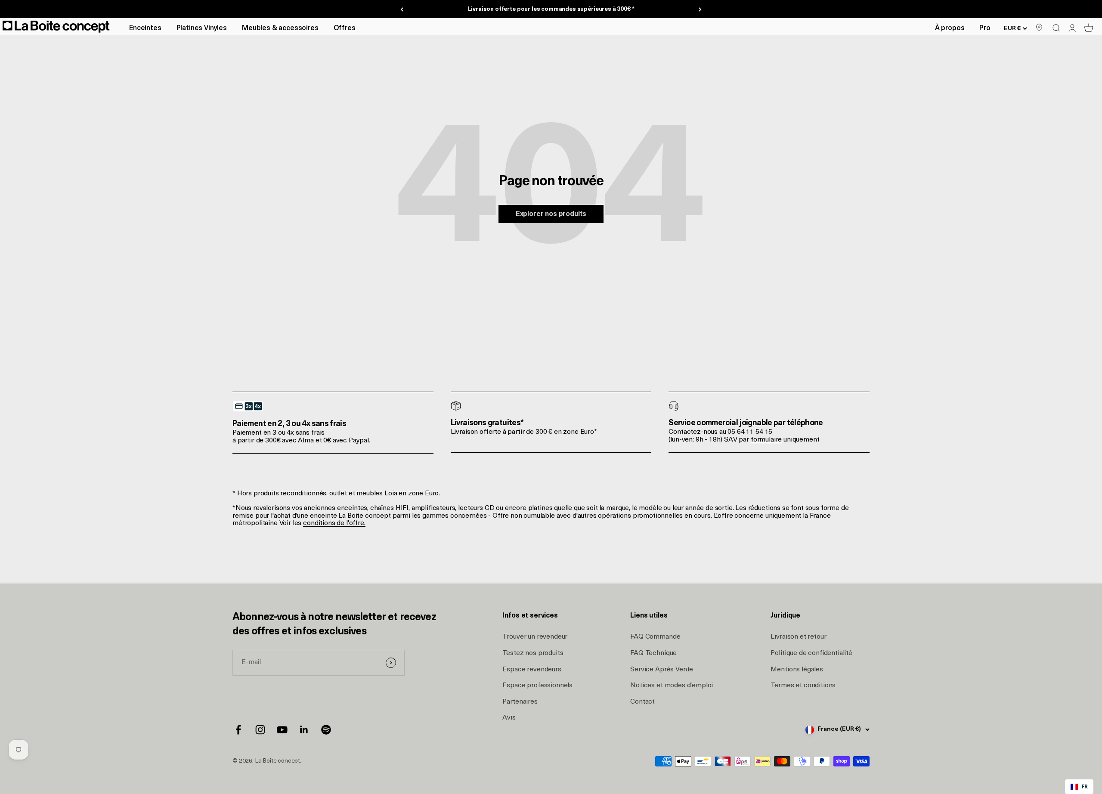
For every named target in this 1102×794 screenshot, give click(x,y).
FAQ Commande (655, 636)
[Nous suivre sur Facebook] (238, 729)
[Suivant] (700, 9)
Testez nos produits (532, 653)
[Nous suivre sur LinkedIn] (304, 729)
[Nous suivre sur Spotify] (326, 729)
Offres (345, 28)
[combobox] (1079, 786)
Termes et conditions (803, 685)
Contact (642, 701)
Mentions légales (797, 669)
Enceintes (145, 28)
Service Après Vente (661, 669)
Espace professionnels (537, 685)
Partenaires (519, 701)
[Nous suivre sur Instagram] (260, 729)
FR (1085, 786)
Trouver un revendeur (534, 636)
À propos (950, 28)
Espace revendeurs (531, 669)
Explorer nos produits (551, 214)
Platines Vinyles (201, 28)
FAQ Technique (653, 653)
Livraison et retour (798, 636)
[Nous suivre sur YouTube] (282, 729)
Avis (508, 717)
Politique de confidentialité (811, 653)
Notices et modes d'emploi (671, 685)
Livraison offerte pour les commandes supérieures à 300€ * (551, 9)
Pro (985, 28)
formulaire (766, 439)
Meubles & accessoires (280, 28)
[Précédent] (401, 9)
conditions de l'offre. (334, 523)
